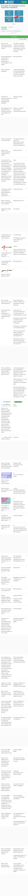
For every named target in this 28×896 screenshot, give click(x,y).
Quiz (19, 11)
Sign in (24, 2)
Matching (9, 18)
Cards (9, 11)
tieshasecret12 (17, 31)
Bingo (17, 18)
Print (14, 24)
